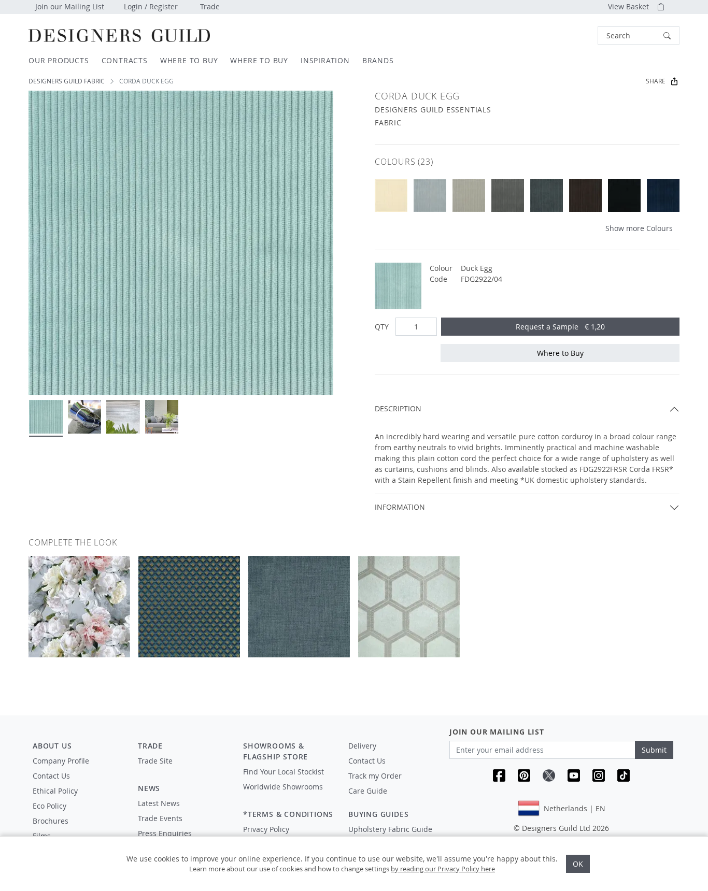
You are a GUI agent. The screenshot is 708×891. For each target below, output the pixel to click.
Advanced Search (574, 35)
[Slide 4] (162, 416)
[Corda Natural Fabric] (468, 195)
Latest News (159, 803)
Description (398, 408)
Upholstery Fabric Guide (390, 829)
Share (655, 81)
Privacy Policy (266, 829)
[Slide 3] (123, 416)
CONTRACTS (125, 60)
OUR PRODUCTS (59, 60)
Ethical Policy (55, 791)
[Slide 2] (84, 416)
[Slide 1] (46, 416)
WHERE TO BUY (189, 60)
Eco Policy (49, 806)
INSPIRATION (325, 60)
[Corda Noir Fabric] (624, 195)
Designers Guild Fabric (67, 81)
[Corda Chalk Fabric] (391, 195)
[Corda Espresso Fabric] (585, 195)
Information (400, 507)
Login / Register (151, 6)
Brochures (50, 821)
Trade (210, 6)
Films (42, 836)
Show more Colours (639, 228)
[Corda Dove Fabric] (430, 195)
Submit (654, 750)
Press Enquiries (165, 833)
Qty (382, 327)
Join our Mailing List (69, 6)
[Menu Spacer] (183, 770)
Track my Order (375, 776)
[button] (638, 35)
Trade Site (155, 761)
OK (578, 864)
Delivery (362, 746)
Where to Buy (560, 353)
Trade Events (160, 818)
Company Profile (61, 761)
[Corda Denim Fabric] (663, 195)
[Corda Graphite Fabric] (546, 195)
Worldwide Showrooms (283, 787)
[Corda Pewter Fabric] (507, 195)
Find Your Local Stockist (283, 772)
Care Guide (367, 791)
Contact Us (51, 776)
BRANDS (378, 60)
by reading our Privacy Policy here (443, 868)
